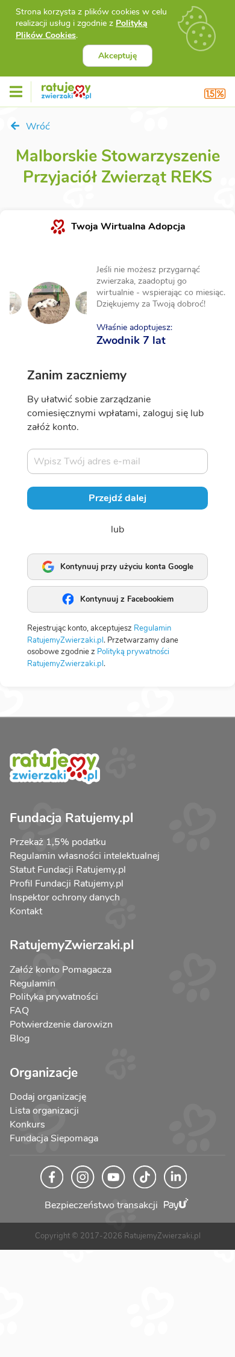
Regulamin (32, 983)
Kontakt (26, 911)
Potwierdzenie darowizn (61, 1024)
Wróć (37, 126)
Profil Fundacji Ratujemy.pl (67, 883)
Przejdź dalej (117, 498)
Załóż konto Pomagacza (60, 969)
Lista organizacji (44, 1110)
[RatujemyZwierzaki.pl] (66, 88)
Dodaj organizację (48, 1096)
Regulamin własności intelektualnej (85, 856)
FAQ (19, 1010)
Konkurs (27, 1124)
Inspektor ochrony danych (65, 897)
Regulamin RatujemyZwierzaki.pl (99, 634)
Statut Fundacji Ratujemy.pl (68, 869)
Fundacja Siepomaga (54, 1138)
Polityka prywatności (54, 996)
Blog (20, 1038)
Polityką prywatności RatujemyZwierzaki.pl (98, 657)
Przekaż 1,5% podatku (58, 842)
